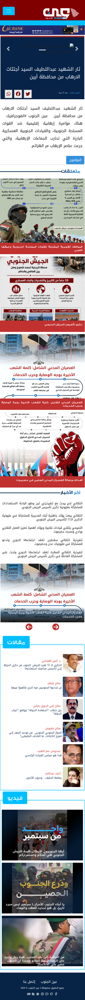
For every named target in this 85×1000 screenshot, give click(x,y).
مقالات (16, 642)
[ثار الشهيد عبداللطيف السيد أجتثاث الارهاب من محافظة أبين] (28, 94)
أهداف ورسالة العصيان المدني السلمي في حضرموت (49, 612)
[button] (8, 48)
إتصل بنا (29, 981)
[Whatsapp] (38, 993)
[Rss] (33, 993)
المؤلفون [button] (75, 160)
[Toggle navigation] (9, 11)
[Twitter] (51, 993)
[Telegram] (42, 993)
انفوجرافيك (75, 92)
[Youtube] (47, 993)
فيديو (15, 798)
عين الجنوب (49, 981)
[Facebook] (56, 993)
